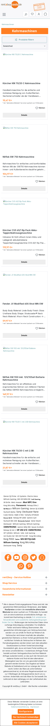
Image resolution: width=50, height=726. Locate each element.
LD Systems (21, 496)
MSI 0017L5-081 (22, 536)
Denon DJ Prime (10, 496)
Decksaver (8, 524)
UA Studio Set (9, 536)
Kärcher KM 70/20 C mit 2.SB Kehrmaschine (18, 452)
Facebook (8, 557)
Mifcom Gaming (10, 499)
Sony (18, 511)
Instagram (25, 557)
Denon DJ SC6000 (37, 508)
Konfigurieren (25, 711)
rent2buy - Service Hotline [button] (16, 577)
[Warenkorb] (45, 13)
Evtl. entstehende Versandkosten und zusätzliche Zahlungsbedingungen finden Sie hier (24, 619)
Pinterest (29, 566)
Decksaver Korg (10, 545)
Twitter (33, 557)
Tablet (17, 539)
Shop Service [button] (9, 583)
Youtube (16, 557)
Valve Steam (36, 521)
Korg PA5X (9, 538)
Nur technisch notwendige (25, 717)
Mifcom (17, 533)
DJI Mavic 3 (7, 509)
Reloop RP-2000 (19, 518)
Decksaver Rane (30, 511)
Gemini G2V (31, 518)
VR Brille (7, 502)
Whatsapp (20, 566)
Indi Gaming (35, 499)
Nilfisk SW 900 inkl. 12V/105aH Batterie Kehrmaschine (24, 378)
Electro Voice (32, 496)
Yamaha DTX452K (32, 515)
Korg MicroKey (9, 505)
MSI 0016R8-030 (23, 499)
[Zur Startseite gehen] (13, 6)
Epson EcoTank (37, 527)
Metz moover (16, 502)
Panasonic (21, 505)
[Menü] (4, 14)
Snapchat (42, 557)
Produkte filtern (26, 39)
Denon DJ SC (8, 518)
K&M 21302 (19, 515)
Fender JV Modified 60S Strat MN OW (23, 303)
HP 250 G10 (22, 530)
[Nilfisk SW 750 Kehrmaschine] (24, 139)
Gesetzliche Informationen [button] (16, 589)
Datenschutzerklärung (20, 707)
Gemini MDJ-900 (24, 527)
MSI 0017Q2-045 (28, 539)
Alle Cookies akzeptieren (26, 722)
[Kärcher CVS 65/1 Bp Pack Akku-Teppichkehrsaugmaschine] (24, 212)
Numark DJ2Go (9, 512)
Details (24, 115)
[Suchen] (26, 14)
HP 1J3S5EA (8, 533)
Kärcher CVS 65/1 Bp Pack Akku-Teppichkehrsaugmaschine (20, 231)
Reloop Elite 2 (32, 505)
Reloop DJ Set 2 (10, 530)
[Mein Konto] (39, 13)
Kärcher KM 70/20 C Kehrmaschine (21, 83)
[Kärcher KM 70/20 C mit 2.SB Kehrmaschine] (24, 433)
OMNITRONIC (10, 527)
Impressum (34, 707)
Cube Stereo (8, 515)
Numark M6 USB (10, 521)
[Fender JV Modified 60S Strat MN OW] (24, 286)
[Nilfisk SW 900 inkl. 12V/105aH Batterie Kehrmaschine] (24, 359)
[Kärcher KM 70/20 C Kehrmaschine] (24, 65)
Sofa (22, 533)
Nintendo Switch (24, 521)
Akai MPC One (29, 502)
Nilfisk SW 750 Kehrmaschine (18, 157)
